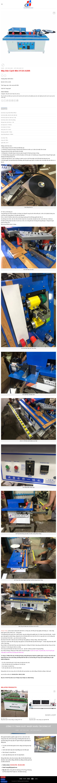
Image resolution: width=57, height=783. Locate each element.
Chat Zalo (3, 779)
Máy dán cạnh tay (18, 68)
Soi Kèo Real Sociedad (40, 781)
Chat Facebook (4, 781)
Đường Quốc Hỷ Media (23, 781)
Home (2, 68)
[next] (56, 706)
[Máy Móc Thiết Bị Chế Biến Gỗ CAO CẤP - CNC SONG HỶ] (28, 4)
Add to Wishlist (4, 91)
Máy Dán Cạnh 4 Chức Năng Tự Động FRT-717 (11, 719)
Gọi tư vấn (3, 777)
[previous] (1, 706)
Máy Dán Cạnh (9, 68)
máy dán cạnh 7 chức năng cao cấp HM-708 (39, 719)
